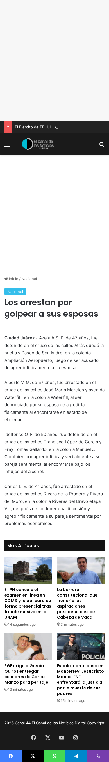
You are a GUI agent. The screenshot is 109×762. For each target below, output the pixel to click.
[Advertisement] (54, 60)
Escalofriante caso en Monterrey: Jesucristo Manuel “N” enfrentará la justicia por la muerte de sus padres (80, 679)
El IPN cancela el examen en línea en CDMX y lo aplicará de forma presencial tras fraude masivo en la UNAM (27, 603)
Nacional (29, 278)
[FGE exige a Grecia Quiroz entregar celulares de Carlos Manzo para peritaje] (28, 646)
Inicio (13, 278)
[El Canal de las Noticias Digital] (38, 144)
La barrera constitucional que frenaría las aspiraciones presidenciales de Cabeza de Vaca (77, 603)
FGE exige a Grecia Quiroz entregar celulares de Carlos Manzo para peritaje (26, 674)
